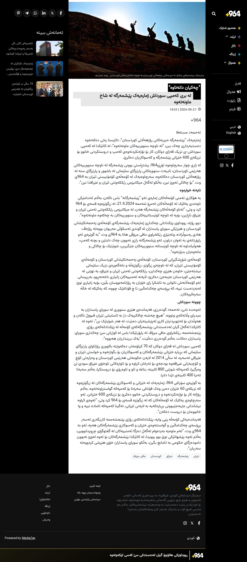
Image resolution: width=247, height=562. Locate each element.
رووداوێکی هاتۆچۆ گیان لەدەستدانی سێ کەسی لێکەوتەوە (149, 555)
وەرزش (46, 520)
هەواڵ (232, 63)
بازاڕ (233, 45)
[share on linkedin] (44, 13)
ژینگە (232, 54)
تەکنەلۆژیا (45, 500)
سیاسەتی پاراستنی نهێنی (87, 500)
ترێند (233, 36)
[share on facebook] (61, 13)
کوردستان (156, 456)
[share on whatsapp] (35, 13)
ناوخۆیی (45, 513)
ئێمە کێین (95, 486)
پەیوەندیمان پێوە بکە (88, 493)
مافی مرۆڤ (139, 456)
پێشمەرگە (183, 456)
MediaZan (28, 538)
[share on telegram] (27, 13)
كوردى (191, 538)
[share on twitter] (52, 13)
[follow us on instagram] (185, 524)
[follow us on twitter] (192, 524)
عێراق (169, 456)
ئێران (196, 456)
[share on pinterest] (18, 13)
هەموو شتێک (227, 28)
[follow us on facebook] (199, 524)
